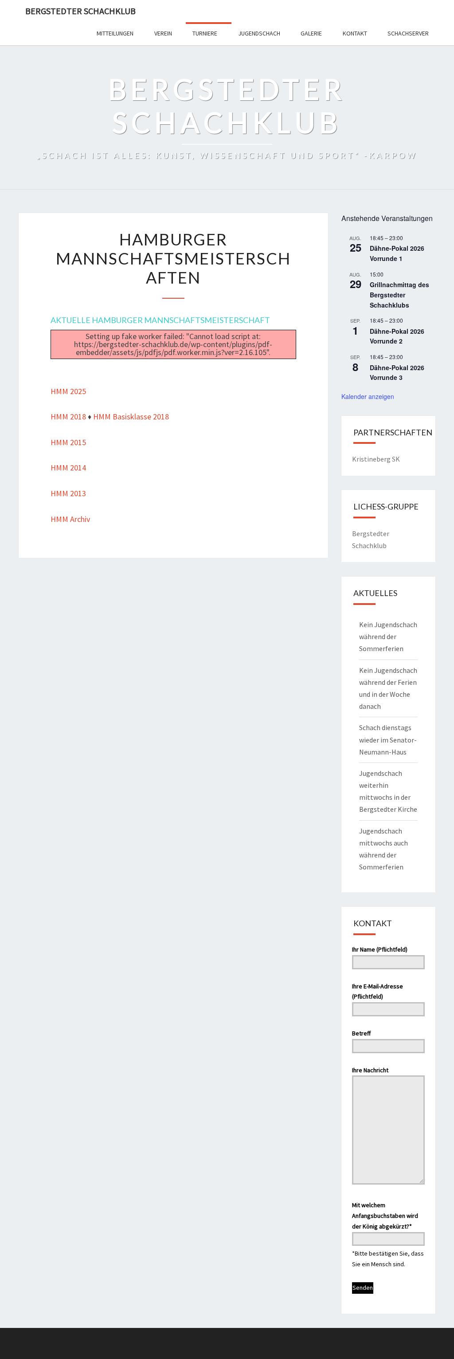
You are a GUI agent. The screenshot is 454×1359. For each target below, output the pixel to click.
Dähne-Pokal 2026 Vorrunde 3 (397, 372)
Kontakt (355, 33)
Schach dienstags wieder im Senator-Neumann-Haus (388, 739)
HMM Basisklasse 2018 (131, 416)
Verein (163, 33)
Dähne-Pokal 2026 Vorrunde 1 (397, 253)
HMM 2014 (68, 467)
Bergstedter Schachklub (80, 10)
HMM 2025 (68, 391)
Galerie (311, 33)
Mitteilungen (115, 33)
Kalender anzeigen (367, 396)
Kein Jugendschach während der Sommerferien (388, 636)
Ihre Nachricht (370, 1070)
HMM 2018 (68, 416)
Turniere (204, 33)
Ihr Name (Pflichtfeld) (379, 949)
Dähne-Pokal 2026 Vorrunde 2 (397, 336)
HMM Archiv (70, 519)
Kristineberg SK (376, 458)
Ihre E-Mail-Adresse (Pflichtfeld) (377, 991)
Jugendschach (259, 33)
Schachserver (408, 33)
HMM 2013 (68, 493)
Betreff (361, 1033)
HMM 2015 (68, 442)
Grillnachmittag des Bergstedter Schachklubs (399, 294)
